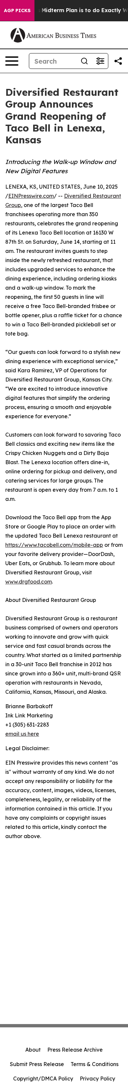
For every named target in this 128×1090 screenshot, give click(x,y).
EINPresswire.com (31, 196)
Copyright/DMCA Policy (43, 1078)
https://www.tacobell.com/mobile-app (54, 545)
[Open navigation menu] (11, 61)
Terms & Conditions (94, 1064)
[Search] (84, 61)
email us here (22, 733)
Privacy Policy (97, 1078)
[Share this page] (118, 61)
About (33, 1049)
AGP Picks (17, 10)
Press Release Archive (75, 1049)
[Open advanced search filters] (100, 61)
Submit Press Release (37, 1064)
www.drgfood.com (28, 581)
